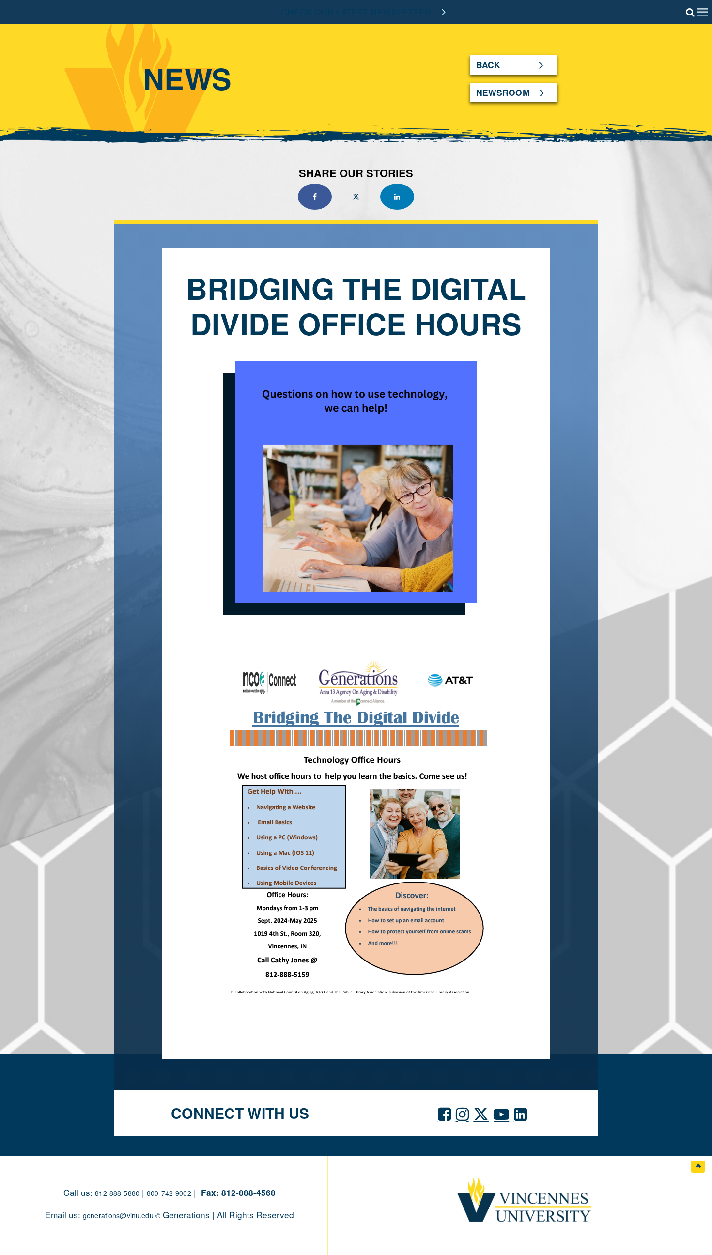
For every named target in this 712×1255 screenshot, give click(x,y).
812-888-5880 (117, 1193)
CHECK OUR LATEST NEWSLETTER (356, 12)
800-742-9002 (169, 1193)
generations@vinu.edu (119, 1215)
